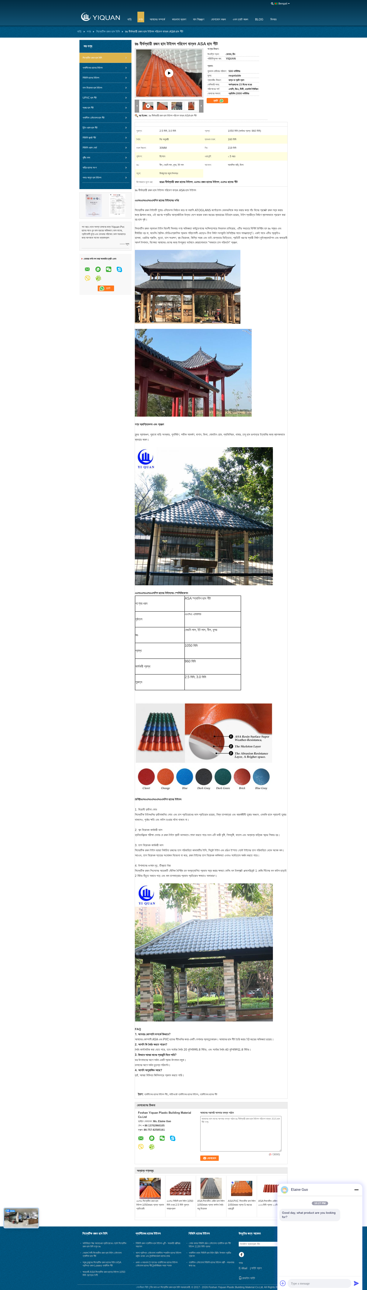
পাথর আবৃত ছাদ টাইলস (92, 177)
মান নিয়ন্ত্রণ (198, 19)
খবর (241, 1263)
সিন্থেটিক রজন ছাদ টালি (108, 31)
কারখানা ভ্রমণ (179, 19)
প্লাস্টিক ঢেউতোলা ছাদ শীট (93, 117)
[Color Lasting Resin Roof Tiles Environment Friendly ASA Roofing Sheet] (162, 105)
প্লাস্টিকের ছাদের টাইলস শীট (156, 1094)
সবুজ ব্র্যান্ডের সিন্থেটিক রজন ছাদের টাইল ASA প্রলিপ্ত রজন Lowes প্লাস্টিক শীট (102, 1264)
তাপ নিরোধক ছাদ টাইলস (92, 87)
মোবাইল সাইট (248, 1278)
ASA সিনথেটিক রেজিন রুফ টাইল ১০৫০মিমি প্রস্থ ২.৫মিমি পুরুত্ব (271, 1202)
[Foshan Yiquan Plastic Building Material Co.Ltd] (99, 16)
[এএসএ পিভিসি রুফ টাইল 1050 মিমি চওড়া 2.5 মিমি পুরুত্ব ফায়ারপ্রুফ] (180, 1188)
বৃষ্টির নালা (86, 157)
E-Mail (243, 1268)
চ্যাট (216, 100)
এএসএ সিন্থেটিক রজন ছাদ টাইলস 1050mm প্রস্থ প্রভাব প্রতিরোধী (150, 1204)
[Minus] (356, 1189)
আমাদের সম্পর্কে (157, 19)
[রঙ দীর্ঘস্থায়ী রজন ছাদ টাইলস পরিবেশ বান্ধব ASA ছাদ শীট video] (169, 73)
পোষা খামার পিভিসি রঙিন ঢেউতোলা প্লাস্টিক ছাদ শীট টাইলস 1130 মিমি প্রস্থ (210, 1245)
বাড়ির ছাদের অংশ (90, 167)
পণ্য (141, 19)
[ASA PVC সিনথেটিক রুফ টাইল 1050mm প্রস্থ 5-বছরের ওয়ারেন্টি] (242, 1188)
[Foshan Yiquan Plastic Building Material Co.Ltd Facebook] (241, 1255)
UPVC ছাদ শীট (90, 97)
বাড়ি (129, 19)
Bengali (282, 3)
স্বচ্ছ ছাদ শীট (88, 107)
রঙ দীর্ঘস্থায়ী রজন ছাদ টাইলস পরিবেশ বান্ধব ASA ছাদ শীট (173, 115)
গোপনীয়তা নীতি (142, 1287)
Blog (259, 19)
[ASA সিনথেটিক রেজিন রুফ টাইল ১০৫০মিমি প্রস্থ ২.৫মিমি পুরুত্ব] (272, 1188)
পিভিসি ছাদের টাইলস (91, 77)
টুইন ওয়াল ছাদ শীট (90, 127)
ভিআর (273, 19)
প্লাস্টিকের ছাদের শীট (208, 1094)
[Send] (356, 1283)
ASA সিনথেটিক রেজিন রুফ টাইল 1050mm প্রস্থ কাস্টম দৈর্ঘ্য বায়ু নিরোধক (210, 1204)
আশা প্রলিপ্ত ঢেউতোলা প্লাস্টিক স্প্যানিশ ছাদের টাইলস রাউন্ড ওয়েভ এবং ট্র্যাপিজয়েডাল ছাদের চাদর (158, 1254)
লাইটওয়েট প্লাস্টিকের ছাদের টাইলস (183, 1094)
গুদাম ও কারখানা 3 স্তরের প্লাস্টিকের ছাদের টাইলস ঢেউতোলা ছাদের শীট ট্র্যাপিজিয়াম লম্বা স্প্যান (157, 1264)
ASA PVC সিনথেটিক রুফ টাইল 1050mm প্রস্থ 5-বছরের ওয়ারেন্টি (241, 1204)
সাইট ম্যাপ (256, 1268)
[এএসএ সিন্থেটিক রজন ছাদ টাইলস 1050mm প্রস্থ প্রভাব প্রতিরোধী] (150, 1188)
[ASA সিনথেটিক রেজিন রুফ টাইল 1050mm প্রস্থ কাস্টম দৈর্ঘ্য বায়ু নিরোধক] (211, 1188)
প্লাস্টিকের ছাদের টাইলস (93, 67)
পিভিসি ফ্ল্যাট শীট (89, 137)
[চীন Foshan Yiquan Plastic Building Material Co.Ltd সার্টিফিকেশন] (94, 205)
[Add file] (283, 1283)
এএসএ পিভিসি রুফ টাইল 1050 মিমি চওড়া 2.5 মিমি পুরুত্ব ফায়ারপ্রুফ (180, 1204)
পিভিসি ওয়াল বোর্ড (90, 147)
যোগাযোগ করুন (218, 19)
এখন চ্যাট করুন (240, 19)
